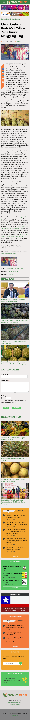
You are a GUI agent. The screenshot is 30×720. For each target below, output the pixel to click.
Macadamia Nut (11, 642)
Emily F (19, 41)
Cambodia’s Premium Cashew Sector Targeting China (15, 516)
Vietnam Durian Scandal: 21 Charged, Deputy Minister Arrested (13, 300)
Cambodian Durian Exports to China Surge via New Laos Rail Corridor (14, 321)
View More (15, 646)
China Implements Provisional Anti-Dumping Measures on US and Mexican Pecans (16, 531)
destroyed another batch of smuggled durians (14, 235)
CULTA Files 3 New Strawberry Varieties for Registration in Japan (16, 523)
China (10, 271)
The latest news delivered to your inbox (13, 658)
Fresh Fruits (10, 19)
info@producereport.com (15, 702)
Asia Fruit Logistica (9, 577)
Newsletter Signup (15, 704)
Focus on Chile (15, 594)
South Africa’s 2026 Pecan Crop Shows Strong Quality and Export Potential (16, 540)
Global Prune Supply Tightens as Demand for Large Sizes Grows (15, 609)
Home (3, 19)
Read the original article (8, 254)
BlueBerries (9, 635)
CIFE (4, 570)
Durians (17, 19)
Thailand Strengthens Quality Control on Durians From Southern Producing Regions (14, 363)
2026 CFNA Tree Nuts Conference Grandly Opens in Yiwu (16, 549)
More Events (15, 587)
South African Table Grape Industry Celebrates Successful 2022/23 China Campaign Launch (13, 502)
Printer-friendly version (3, 79)
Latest (8, 510)
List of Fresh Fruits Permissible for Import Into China (11, 680)
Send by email (3, 82)
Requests (20, 621)
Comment (5, 381)
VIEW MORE (15, 556)
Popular (20, 510)
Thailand (15, 271)
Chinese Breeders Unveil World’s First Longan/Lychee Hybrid (13, 480)
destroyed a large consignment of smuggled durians (14, 227)
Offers (8, 621)
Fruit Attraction (8, 584)
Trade (21, 268)
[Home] (17, 2)
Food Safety (10, 268)
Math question (6, 396)
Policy (17, 268)
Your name (4, 374)
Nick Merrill (15, 715)
